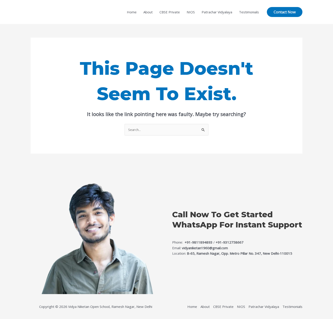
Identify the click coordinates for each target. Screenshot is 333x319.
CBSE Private (169, 12)
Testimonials (249, 12)
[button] (284, 12)
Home (132, 12)
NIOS (191, 12)
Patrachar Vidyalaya (217, 12)
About (148, 12)
